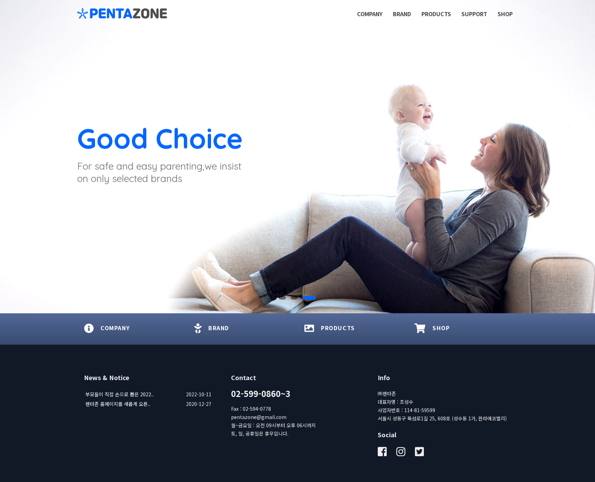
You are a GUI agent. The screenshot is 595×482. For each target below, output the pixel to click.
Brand (402, 14)
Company (370, 14)
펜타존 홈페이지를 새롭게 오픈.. (117, 403)
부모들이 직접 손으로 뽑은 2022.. (119, 394)
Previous (7, 156)
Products (436, 14)
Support (474, 14)
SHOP (505, 14)
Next (588, 156)
